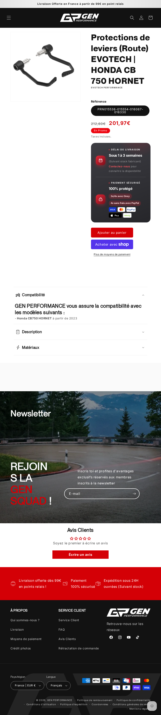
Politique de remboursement (94, 700)
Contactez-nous (119, 166)
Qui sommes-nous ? (24, 620)
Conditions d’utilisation (41, 704)
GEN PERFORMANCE (60, 700)
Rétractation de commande (78, 648)
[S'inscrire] (134, 494)
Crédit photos (20, 648)
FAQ (61, 629)
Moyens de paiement (26, 639)
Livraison (17, 629)
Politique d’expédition (73, 704)
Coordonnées (100, 704)
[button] (8, 17)
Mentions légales (140, 708)
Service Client (68, 620)
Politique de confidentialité (134, 700)
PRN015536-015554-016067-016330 (120, 110)
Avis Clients (67, 639)
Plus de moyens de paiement (112, 254)
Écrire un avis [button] (80, 554)
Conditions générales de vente (132, 704)
